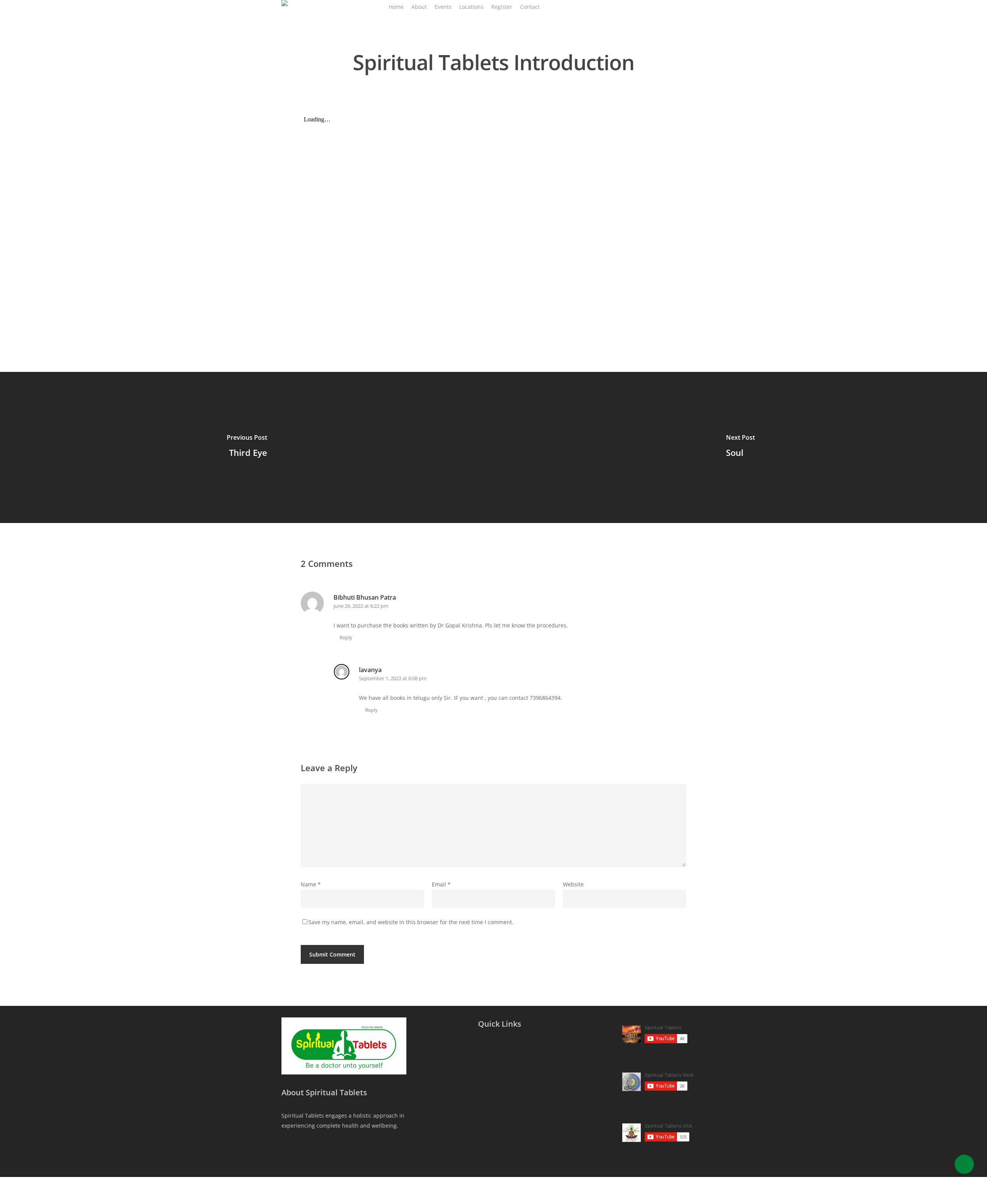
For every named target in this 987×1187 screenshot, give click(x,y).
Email (441, 884)
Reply (346, 637)
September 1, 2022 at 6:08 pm (392, 678)
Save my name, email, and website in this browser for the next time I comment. (411, 922)
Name (311, 884)
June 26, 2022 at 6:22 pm (360, 605)
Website (573, 884)
